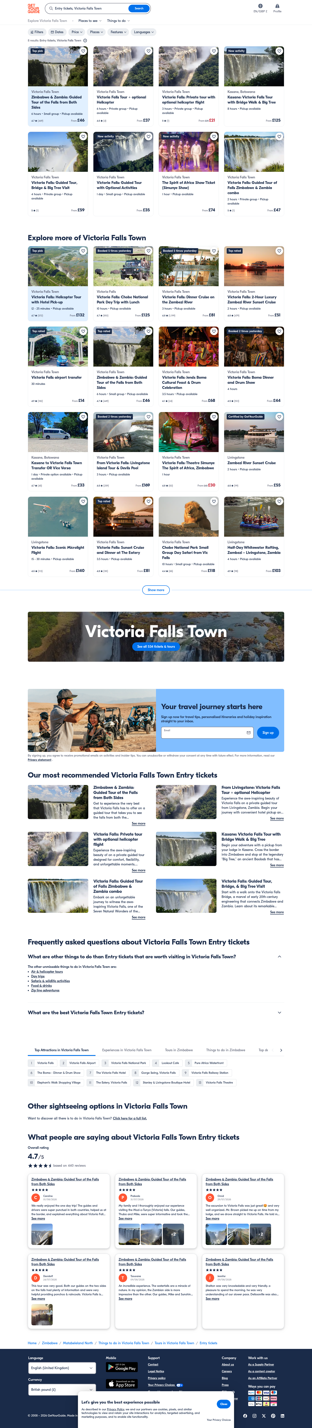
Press (225, 1385)
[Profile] (277, 6)
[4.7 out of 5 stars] (40, 1165)
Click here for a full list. (130, 1118)
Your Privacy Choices (162, 1385)
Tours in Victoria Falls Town (174, 1343)
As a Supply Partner (261, 1364)
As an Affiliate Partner (262, 1378)
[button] (58, 86)
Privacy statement (39, 760)
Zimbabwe (50, 1343)
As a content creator (261, 1371)
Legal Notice (156, 1371)
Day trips (38, 976)
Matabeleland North (78, 1343)
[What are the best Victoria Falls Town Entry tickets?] (279, 1012)
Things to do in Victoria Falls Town (123, 1343)
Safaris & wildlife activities (50, 981)
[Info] (85, 40)
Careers (227, 1371)
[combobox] (86, 8)
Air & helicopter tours (47, 972)
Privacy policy (157, 1378)
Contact (153, 1364)
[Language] (260, 6)
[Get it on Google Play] (122, 1367)
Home (32, 1343)
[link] (58, 86)
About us (228, 1364)
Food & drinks (41, 986)
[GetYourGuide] (34, 8)
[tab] (62, 1050)
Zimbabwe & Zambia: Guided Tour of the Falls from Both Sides (65, 1182)
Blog (225, 1378)
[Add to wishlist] (83, 51)
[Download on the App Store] (122, 1384)
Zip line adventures (45, 990)
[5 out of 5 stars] (68, 1190)
